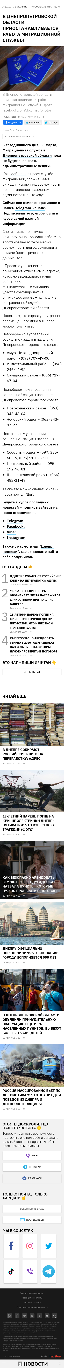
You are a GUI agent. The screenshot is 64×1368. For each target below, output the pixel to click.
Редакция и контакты (32, 1297)
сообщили (18, 173)
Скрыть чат (32, 672)
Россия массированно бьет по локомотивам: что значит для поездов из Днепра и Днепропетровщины (32, 1097)
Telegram (15, 520)
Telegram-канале (30, 207)
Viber (11, 531)
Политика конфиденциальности (32, 1307)
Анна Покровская (19, 130)
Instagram (16, 537)
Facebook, (16, 526)
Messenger (35, 1178)
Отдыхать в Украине (14, 6)
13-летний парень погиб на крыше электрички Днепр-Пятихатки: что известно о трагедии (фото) (28, 823)
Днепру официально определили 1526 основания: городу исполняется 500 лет (31, 953)
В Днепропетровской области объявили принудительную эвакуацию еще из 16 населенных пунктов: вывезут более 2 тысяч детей (32, 1024)
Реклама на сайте (32, 1302)
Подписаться (35, 1219)
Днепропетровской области (27, 155)
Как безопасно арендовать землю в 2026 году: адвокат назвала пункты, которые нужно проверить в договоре (30, 884)
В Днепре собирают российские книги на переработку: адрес (23, 754)
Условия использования (31, 1293)
